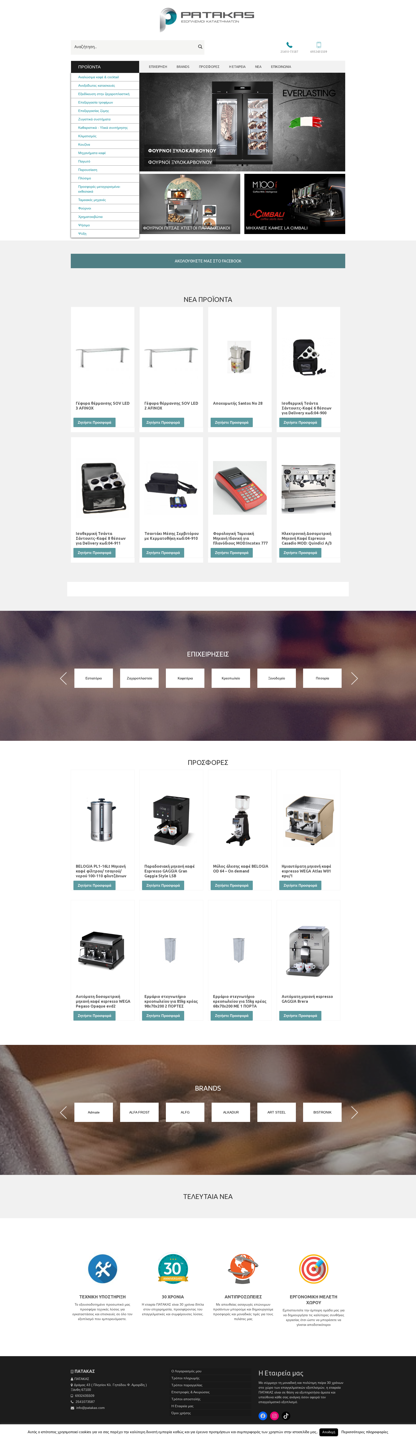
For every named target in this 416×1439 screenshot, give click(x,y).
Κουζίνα (84, 144)
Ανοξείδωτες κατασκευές (96, 85)
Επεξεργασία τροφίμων (95, 102)
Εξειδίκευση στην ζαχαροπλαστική (104, 94)
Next (349, 121)
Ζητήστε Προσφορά (94, 422)
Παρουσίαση (87, 170)
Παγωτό (84, 161)
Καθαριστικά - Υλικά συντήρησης (103, 128)
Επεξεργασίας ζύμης (93, 111)
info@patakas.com (90, 1408)
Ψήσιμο (84, 225)
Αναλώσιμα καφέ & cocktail (98, 77)
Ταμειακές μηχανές (92, 200)
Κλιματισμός (87, 136)
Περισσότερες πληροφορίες (364, 1432)
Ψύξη (82, 233)
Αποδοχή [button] (328, 1432)
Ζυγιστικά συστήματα (94, 119)
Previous (135, 121)
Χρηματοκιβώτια (90, 217)
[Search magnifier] (200, 47)
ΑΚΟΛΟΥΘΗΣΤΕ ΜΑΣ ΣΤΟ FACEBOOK (208, 261)
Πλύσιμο (84, 178)
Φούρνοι (84, 208)
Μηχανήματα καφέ (92, 153)
